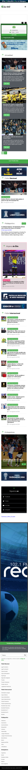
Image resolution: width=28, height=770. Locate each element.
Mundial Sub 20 (4, 712)
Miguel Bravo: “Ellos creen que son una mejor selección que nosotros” (16, 331)
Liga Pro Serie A (4, 667)
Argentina (3, 752)
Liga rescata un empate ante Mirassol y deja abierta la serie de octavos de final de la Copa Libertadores (16, 420)
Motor (2, 740)
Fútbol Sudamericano (6, 703)
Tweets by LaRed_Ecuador (8, 516)
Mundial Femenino (5, 708)
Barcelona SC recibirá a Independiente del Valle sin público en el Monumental (13, 105)
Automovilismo (4, 725)
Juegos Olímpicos (5, 733)
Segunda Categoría (5, 677)
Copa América (4, 695)
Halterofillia (3, 731)
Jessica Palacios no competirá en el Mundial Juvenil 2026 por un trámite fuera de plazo (13, 283)
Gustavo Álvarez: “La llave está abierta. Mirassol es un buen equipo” (15, 365)
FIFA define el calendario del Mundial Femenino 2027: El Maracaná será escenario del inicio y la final (16, 342)
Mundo (2, 714)
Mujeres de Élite (4, 742)
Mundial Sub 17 (4, 710)
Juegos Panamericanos (6, 735)
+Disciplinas (4, 746)
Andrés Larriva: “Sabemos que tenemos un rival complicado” (16, 397)
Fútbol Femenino (5, 701)
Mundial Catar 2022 (5, 705)
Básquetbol (3, 727)
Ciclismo (3, 729)
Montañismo (4, 738)
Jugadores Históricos (6, 686)
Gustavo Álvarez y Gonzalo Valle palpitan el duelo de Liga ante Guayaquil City (13, 73)
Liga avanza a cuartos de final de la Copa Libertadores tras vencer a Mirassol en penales (16, 321)
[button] (25, 6)
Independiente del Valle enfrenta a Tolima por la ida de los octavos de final (16, 408)
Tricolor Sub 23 (4, 684)
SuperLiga (3, 675)
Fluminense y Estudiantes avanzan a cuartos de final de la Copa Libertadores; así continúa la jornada (16, 387)
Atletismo (3, 720)
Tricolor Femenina (5, 682)
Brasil (2, 755)
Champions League (5, 692)
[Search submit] (25, 655)
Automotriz (3, 722)
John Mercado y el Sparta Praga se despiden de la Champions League (13, 460)
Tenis (2, 744)
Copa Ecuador (4, 671)
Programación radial (8, 37)
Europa (3, 759)
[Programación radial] (2, 37)
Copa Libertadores (5, 673)
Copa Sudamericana (5, 699)
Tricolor (3, 680)
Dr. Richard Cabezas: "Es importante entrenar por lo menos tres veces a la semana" (13, 227)
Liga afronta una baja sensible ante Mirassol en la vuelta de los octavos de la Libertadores (16, 354)
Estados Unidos (4, 757)
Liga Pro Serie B (4, 669)
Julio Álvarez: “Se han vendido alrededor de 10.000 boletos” (16, 376)
